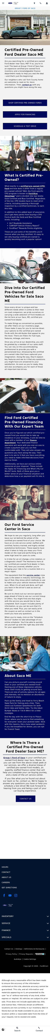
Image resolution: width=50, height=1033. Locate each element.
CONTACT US (25, 799)
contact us (27, 85)
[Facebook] (4, 895)
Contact (6, 872)
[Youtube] (10, 895)
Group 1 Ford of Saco (14, 758)
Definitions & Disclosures (34, 949)
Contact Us (8, 949)
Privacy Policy (11, 954)
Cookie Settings (30, 959)
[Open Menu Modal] (3, 3)
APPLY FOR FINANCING (25, 114)
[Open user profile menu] (47, 3)
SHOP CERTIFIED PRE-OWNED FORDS (25, 103)
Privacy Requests (26, 954)
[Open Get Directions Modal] (34, 3)
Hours (5, 867)
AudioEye (17, 959)
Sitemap (18, 949)
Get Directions (9, 887)
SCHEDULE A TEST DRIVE (25, 126)
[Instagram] (15, 895)
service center (33, 575)
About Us (6, 877)
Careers (6, 882)
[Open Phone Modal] (41, 3)
